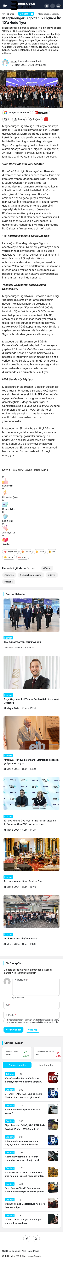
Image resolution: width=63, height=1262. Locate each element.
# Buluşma (8, 575)
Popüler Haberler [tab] (17, 1065)
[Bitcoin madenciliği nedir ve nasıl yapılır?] (31, 1109)
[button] (46, 6)
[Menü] (5, 6)
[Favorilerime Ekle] (46, 119)
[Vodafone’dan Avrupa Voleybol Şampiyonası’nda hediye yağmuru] (31, 1078)
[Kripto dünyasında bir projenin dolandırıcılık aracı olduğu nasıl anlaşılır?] (31, 1156)
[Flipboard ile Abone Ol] (41, 112)
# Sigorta (8, 581)
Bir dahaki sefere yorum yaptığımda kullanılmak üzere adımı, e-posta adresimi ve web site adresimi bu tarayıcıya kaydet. (33, 1021)
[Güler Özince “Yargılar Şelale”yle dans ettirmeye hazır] (31, 1219)
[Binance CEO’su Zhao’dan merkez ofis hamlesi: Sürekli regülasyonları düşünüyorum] (31, 1172)
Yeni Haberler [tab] (46, 1065)
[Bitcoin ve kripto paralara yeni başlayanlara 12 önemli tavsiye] (31, 1141)
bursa (14, 61)
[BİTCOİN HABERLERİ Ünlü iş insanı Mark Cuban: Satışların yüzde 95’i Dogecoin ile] (31, 1093)
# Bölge (46, 568)
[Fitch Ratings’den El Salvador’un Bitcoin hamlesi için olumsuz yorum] (31, 1188)
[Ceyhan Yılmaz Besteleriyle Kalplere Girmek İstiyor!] (31, 1203)
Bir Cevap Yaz (14, 963)
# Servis (51, 575)
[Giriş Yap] (52, 6)
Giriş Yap (33, 1029)
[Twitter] (36, 1238)
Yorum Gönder (13, 1029)
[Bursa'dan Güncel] (25, 5)
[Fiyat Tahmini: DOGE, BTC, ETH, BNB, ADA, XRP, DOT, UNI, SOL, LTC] (31, 1125)
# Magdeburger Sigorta (30, 575)
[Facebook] (26, 1238)
